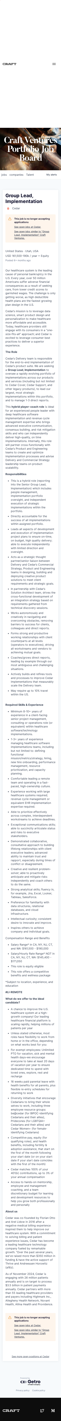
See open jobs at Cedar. (27, 226)
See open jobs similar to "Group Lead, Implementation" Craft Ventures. (31, 234)
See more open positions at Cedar (30, 1356)
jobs (4, 174)
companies (16, 174)
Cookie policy (38, 1390)
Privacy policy (22, 1390)
